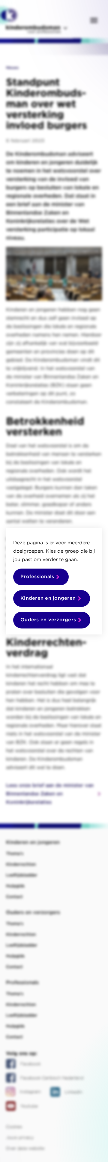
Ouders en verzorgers (48, 619)
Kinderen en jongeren (48, 598)
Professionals (37, 576)
